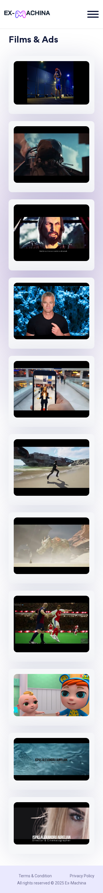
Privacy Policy (82, 876)
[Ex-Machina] (27, 14)
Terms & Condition (35, 876)
